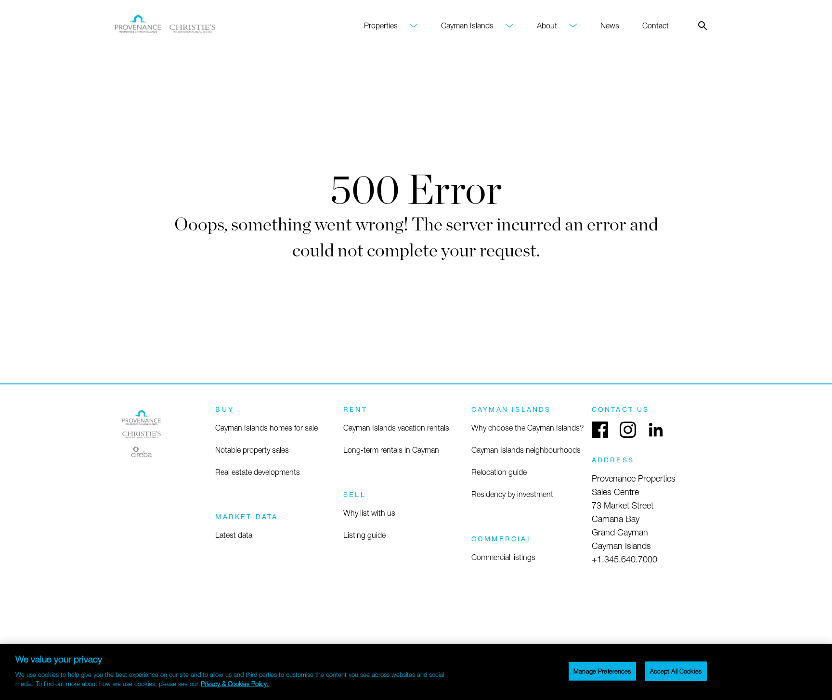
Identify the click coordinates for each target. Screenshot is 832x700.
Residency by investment (512, 494)
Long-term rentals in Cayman (391, 449)
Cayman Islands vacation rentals (396, 427)
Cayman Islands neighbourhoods (526, 449)
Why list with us (369, 513)
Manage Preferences (602, 671)
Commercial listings (503, 557)
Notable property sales (252, 449)
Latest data (233, 535)
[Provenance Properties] (141, 435)
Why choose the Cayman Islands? (527, 427)
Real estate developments (257, 472)
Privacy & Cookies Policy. (235, 683)
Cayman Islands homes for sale (266, 427)
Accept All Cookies (676, 671)
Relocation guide (499, 472)
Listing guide (364, 535)
